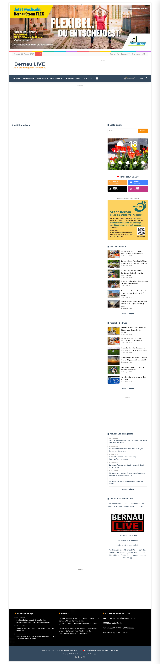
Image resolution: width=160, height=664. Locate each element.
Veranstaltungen (74, 78)
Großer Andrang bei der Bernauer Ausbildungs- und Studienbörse (32, 155)
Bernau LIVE (28, 78)
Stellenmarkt (58, 78)
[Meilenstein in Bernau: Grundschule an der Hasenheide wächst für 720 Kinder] (114, 294)
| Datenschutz (114, 650)
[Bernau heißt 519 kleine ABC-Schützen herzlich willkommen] (114, 254)
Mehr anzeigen (128, 313)
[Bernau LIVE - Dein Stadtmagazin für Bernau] (29, 65)
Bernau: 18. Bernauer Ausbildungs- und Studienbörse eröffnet (78, 172)
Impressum (136, 54)
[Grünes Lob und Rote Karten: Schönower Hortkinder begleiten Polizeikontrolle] (114, 274)
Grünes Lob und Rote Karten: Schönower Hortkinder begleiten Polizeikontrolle (132, 273)
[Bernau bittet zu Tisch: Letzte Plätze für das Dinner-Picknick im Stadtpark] (114, 264)
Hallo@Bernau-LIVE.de (130, 545)
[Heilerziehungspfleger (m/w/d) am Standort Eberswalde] (114, 370)
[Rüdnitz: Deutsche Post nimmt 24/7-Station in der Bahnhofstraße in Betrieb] (114, 331)
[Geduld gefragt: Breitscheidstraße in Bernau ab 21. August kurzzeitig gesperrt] (114, 304)
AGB (143, 54)
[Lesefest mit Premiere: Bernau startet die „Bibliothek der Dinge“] (114, 284)
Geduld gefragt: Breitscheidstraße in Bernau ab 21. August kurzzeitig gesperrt (134, 303)
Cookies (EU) (125, 54)
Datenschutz (114, 54)
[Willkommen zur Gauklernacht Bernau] (80, 103)
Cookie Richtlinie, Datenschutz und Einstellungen (80, 654)
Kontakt (88, 78)
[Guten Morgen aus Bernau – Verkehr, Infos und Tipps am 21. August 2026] (114, 360)
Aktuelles (42, 78)
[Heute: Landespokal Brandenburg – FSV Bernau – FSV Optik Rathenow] (114, 351)
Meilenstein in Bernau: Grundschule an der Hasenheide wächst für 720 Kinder (133, 293)
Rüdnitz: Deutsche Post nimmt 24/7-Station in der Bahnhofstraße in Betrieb (134, 330)
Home (17, 78)
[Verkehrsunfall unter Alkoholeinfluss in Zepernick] (114, 380)
